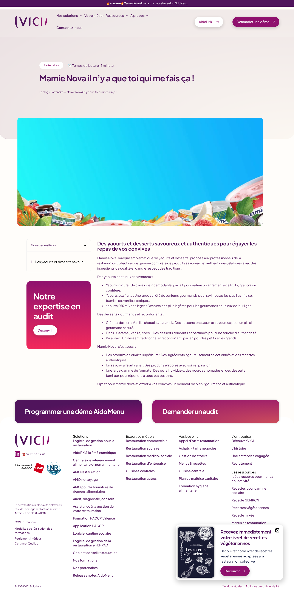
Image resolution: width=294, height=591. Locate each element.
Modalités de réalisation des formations (33, 531)
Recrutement (242, 463)
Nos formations (85, 560)
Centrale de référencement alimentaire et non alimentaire (96, 462)
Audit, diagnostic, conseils (94, 499)
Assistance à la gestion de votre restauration (93, 508)
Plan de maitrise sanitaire (198, 478)
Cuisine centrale (191, 471)
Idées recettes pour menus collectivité (252, 478)
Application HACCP (88, 526)
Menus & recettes (192, 463)
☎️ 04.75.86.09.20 (33, 454)
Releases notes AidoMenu (93, 575)
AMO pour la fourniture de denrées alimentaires (93, 489)
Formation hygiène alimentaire (193, 488)
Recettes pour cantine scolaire (249, 490)
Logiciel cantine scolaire (92, 533)
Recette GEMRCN (245, 500)
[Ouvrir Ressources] (126, 15)
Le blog (43, 92)
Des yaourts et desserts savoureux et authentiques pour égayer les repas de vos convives (60, 262)
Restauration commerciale (146, 441)
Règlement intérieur (28, 538)
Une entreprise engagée (250, 456)
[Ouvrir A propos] (147, 15)
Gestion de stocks (193, 456)
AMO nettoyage (85, 479)
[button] (85, 245)
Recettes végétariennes (250, 508)
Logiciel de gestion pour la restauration (93, 443)
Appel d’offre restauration (199, 441)
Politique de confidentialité (262, 586)
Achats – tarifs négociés (198, 448)
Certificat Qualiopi (27, 543)
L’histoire (239, 448)
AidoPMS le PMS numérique (94, 452)
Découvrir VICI (243, 441)
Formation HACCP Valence (94, 518)
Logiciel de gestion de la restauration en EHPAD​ (92, 543)
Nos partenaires (85, 568)
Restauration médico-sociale (149, 456)
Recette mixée (243, 515)
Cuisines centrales (140, 471)
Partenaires (51, 65)
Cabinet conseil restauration (95, 553)
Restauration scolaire (142, 448)
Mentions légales (232, 586)
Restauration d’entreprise (146, 463)
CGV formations (26, 522)
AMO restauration (87, 472)
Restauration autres (141, 478)
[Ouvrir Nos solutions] (80, 15)
